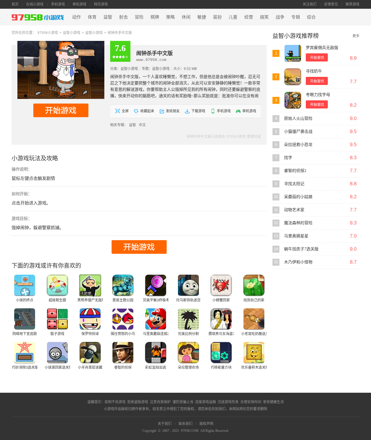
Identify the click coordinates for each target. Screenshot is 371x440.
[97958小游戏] (39, 17)
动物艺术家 (294, 210)
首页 (15, 4)
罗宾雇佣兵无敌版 (322, 48)
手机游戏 (58, 4)
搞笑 (264, 17)
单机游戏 (79, 4)
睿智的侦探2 (295, 171)
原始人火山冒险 (298, 118)
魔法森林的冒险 (298, 223)
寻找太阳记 (294, 184)
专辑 (295, 17)
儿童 (233, 17)
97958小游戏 (47, 33)
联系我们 (185, 424)
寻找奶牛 (314, 71)
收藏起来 (147, 111)
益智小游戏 (71, 33)
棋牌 (154, 17)
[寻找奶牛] (292, 77)
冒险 (139, 17)
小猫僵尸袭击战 (298, 131)
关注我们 (310, 4)
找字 (288, 157)
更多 (355, 36)
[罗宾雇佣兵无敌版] (292, 53)
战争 (280, 17)
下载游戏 (198, 111)
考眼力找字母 (318, 95)
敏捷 (201, 17)
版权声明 (206, 424)
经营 (248, 17)
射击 (123, 17)
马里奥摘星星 (296, 236)
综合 (311, 17)
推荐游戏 (352, 4)
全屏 (125, 111)
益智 (107, 17)
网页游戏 (101, 4)
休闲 (186, 17)
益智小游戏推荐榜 (295, 36)
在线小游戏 (34, 4)
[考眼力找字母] (292, 100)
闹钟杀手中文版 (120, 33)
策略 (170, 17)
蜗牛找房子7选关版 (301, 249)
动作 (76, 17)
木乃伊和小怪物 (298, 262)
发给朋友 (173, 111)
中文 (142, 125)
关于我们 (165, 424)
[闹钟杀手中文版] (60, 43)
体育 (92, 17)
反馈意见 (331, 4)
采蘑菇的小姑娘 (298, 197)
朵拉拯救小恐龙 (298, 144)
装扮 (217, 17)
